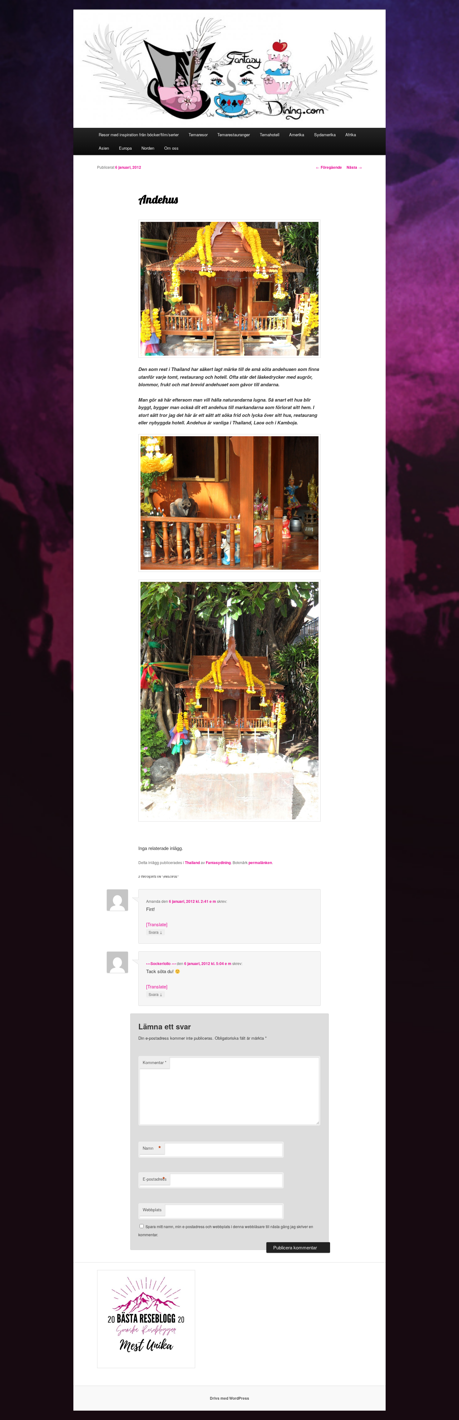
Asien (104, 148)
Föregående (329, 167)
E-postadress (155, 1179)
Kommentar (154, 1062)
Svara (155, 932)
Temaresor (198, 135)
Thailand (192, 862)
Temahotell (269, 135)
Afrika (350, 135)
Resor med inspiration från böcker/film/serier (139, 135)
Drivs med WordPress (229, 1398)
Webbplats (152, 1209)
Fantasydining (218, 862)
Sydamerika (325, 135)
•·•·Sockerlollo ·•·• (161, 963)
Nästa (354, 167)
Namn (152, 1148)
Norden (147, 148)
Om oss (171, 148)
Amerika (296, 135)
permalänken (260, 862)
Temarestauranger (233, 135)
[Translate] (156, 924)
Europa (125, 148)
